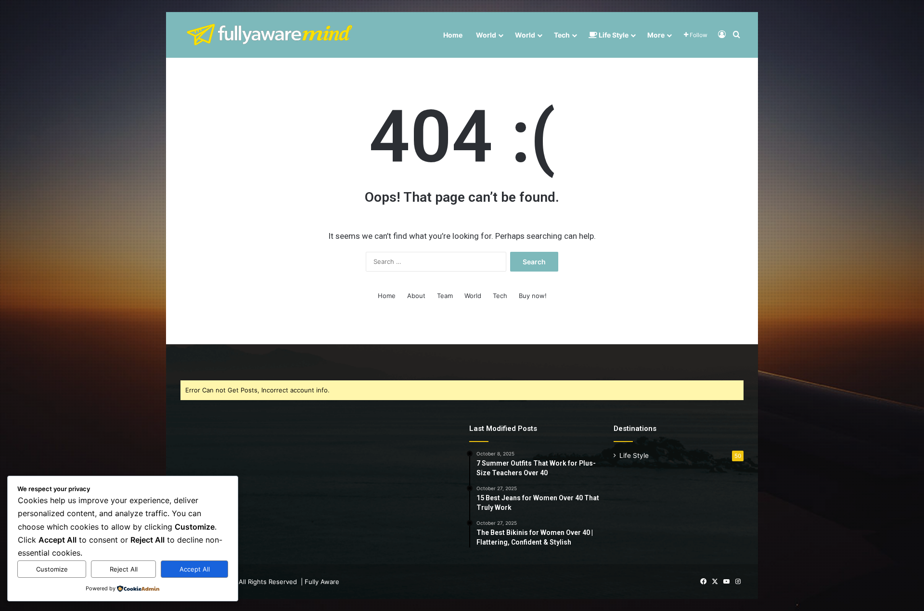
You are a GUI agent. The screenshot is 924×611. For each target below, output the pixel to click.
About (416, 295)
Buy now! (533, 295)
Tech (562, 35)
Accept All (195, 569)
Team (445, 295)
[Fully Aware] (269, 35)
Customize (52, 569)
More (656, 35)
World (486, 35)
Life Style (613, 35)
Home (452, 35)
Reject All (124, 569)
